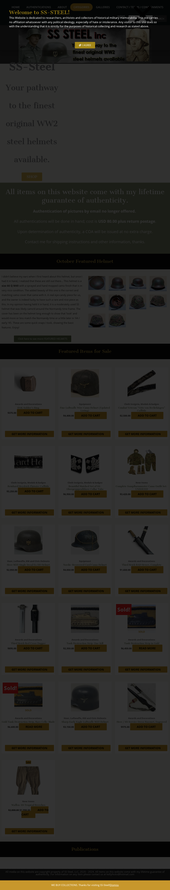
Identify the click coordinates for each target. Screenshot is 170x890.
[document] (85, 445)
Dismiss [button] (114, 885)
